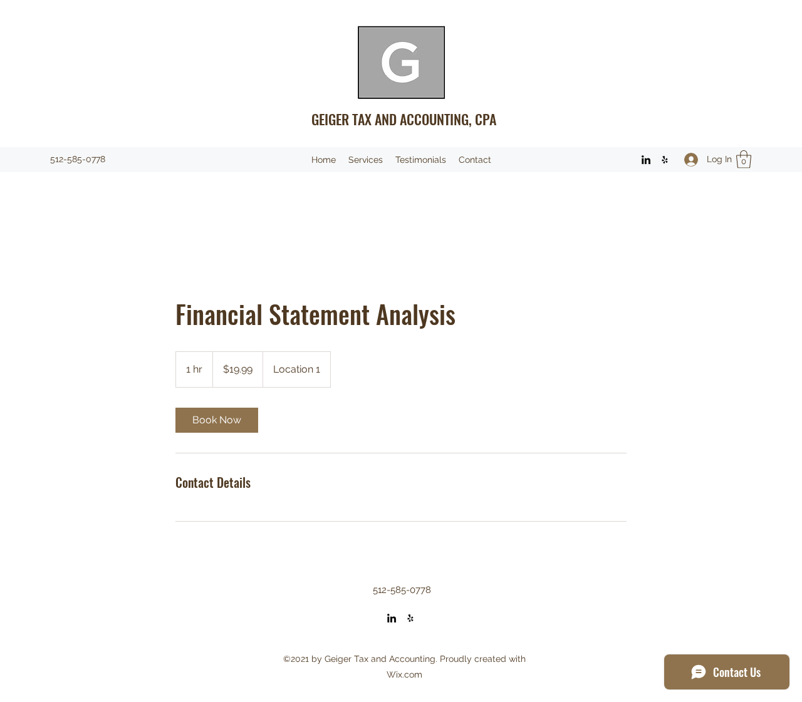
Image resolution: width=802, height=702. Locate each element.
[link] (216, 420)
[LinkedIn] (646, 159)
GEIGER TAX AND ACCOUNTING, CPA (403, 119)
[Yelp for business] (665, 159)
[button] (743, 159)
